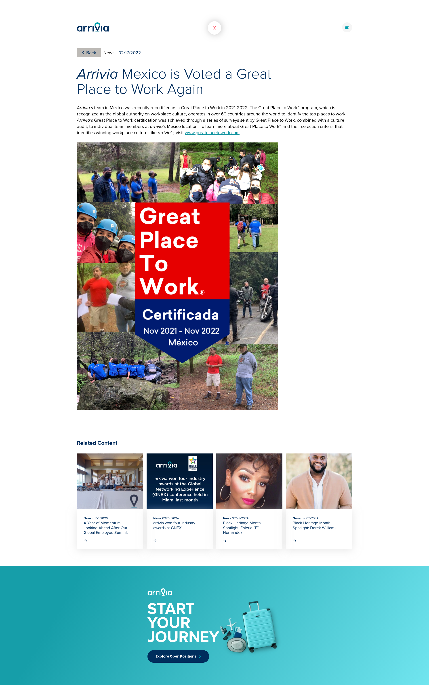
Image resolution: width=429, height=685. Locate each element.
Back (91, 52)
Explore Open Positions (176, 656)
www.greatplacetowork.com (212, 132)
